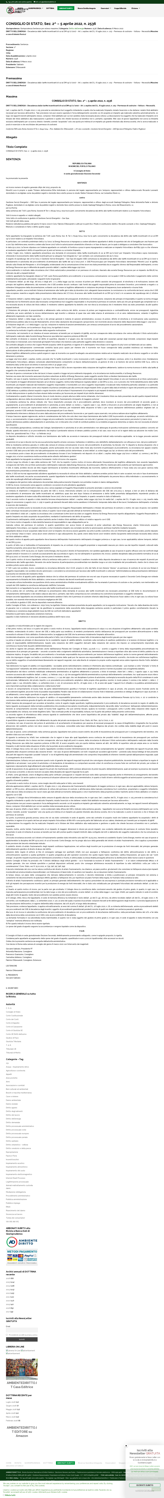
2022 (8, 1293)
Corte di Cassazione (14, 1027)
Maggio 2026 (11, 1409)
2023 (8, 1290)
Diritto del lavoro (13, 1115)
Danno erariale (12, 1104)
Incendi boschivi (12, 1159)
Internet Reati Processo (15, 1178)
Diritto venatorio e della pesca (18, 1148)
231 (7, 1063)
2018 (8, 1308)
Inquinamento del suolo (15, 1171)
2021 (8, 1297)
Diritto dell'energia (76, 28)
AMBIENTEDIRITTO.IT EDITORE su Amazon (22, 1432)
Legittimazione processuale (17, 1182)
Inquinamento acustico (15, 1163)
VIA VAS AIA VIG (12, 1222)
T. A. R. (8, 1045)
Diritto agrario (11, 1108)
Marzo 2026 (11, 1417)
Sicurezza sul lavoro (14, 1214)
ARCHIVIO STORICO (15, 12)
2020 (8, 1301)
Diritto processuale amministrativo (20, 1126)
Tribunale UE (11, 1049)
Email (8, 1326)
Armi (8, 1082)
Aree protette (11, 1078)
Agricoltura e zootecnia (15, 1071)
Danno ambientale (13, 1100)
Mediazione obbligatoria (16, 1192)
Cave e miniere (12, 1096)
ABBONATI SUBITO (66, 8)
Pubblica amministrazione (16, 1199)
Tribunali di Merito (13, 1053)
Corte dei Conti (12, 1019)
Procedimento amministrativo (18, 1196)
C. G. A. (9, 1008)
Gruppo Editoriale (120, 8)
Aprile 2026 (10, 1413)
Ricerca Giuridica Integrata (87, 8)
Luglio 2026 (10, 1402)
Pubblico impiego (13, 1203)
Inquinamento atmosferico (16, 1167)
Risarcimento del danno (15, 1211)
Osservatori (105, 8)
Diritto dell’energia (13, 1119)
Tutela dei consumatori (15, 1218)
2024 (8, 1286)
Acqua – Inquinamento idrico (17, 1067)
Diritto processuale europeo (17, 1134)
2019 (8, 1304)
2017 (8, 1312)
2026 (8, 1278)
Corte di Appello (12, 1023)
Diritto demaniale (13, 1122)
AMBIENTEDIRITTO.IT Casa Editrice (22, 1385)
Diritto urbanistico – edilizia (17, 1145)
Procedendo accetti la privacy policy (23, 1335)
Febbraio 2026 (12, 1421)
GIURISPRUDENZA (34, 8)
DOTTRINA (50, 8)
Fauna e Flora (11, 1156)
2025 (8, 1282)
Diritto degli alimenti (14, 1111)
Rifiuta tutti (10, 1495)
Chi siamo (134, 8)
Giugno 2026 (11, 1406)
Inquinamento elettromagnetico (19, 1174)
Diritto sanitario (12, 1141)
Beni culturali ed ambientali (17, 1089)
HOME (10, 8)
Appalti (9, 1074)
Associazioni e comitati (15, 1085)
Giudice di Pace (12, 1038)
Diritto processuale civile (16, 1130)
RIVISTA (20, 8)
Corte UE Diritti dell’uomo (16, 1034)
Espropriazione (12, 1152)
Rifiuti (8, 1207)
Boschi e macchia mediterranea (19, 1093)
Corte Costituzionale (14, 1016)
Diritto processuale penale (17, 1137)
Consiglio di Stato (13, 1012)
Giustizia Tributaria (13, 1041)
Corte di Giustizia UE (14, 1030)
